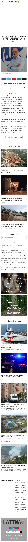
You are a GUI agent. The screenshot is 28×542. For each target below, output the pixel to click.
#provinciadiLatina (7, 262)
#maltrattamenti (19, 258)
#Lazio (7, 258)
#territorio (4, 269)
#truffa (9, 269)
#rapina (16, 262)
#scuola (3, 267)
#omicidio (3, 260)
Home (9, 538)
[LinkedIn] (16, 528)
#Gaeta (23, 252)
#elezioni (21, 250)
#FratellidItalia (14, 252)
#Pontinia (11, 260)
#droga (16, 250)
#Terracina (21, 267)
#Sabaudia (9, 265)
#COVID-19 (7, 250)
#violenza (13, 269)
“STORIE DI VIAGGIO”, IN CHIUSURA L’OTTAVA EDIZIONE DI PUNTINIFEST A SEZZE (12, 200)
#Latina (22, 255)
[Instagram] (14, 528)
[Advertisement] (14, 19)
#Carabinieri (20, 245)
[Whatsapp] (19, 79)
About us (18, 538)
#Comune (15, 247)
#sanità (20, 264)
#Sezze (20, 137)
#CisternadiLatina (7, 247)
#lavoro (2, 258)
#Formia (8, 252)
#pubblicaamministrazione (11, 137)
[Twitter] (9, 79)
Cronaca (21, 44)
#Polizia (7, 260)
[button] (25, 237)
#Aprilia (9, 245)
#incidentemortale (15, 255)
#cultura (13, 250)
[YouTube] (18, 528)
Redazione (9, 44)
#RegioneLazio (21, 262)
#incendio (3, 255)
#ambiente (3, 245)
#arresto (15, 245)
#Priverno (15, 260)
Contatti (13, 538)
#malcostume (12, 258)
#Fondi (3, 252)
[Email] (24, 79)
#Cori (2, 250)
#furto (19, 252)
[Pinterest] (14, 79)
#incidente (8, 255)
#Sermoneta (8, 267)
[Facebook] (3, 79)
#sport (15, 267)
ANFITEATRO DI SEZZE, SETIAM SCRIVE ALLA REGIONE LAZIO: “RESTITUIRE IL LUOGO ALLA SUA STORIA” (12, 226)
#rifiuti (3, 264)
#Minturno (24, 258)
